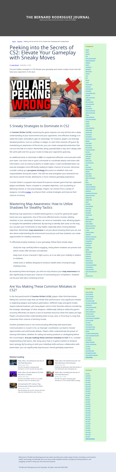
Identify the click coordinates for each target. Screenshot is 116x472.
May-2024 (88, 389)
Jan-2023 (88, 421)
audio (87, 217)
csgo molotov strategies (92, 355)
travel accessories (90, 150)
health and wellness (91, 186)
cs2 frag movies (90, 314)
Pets (87, 56)
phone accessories (90, 110)
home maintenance (90, 311)
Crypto (87, 230)
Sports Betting (89, 263)
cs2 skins (88, 346)
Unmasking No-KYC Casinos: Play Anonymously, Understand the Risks (30, 385)
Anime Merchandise (91, 119)
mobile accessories (90, 189)
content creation (90, 232)
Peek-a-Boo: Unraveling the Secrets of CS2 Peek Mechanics (31, 362)
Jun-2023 (88, 402)
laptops (87, 123)
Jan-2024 (88, 395)
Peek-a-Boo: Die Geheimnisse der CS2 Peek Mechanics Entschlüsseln (67, 362)
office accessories (90, 228)
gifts (87, 180)
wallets (87, 249)
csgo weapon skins (90, 327)
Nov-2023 (88, 412)
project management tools (92, 335)
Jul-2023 (88, 397)
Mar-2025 (88, 432)
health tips (88, 191)
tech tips (88, 152)
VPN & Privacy (89, 276)
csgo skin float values (91, 307)
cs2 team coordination (91, 303)
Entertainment (89, 89)
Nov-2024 (88, 380)
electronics (88, 254)
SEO (87, 78)
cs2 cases (88, 322)
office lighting (89, 252)
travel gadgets (89, 206)
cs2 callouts (89, 340)
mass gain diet (89, 292)
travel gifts (88, 210)
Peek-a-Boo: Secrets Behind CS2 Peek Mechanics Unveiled (30, 373)
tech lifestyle (89, 247)
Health (87, 50)
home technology (90, 239)
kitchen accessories (91, 226)
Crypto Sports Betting (91, 265)
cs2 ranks (88, 348)
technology (88, 91)
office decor (89, 173)
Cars (87, 76)
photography (89, 130)
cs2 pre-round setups (91, 344)
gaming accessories (91, 139)
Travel (87, 82)
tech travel (88, 167)
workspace (88, 106)
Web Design (89, 71)
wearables (88, 213)
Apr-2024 (88, 393)
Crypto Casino (89, 260)
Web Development (90, 60)
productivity (89, 154)
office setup (89, 221)
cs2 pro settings (90, 296)
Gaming (19, 41)
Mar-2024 (88, 384)
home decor (89, 145)
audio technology (90, 117)
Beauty (87, 80)
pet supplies (89, 136)
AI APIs (87, 121)
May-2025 (88, 434)
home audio (89, 143)
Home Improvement (91, 58)
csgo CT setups (89, 309)
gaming (87, 171)
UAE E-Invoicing (90, 269)
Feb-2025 (88, 428)
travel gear (88, 208)
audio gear (88, 156)
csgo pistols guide (90, 329)
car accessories (90, 163)
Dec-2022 (88, 410)
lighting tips (88, 197)
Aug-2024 (88, 406)
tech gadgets (89, 108)
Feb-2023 (88, 399)
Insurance (88, 86)
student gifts (89, 200)
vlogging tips (89, 215)
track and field (89, 294)
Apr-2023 (88, 382)
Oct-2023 (88, 391)
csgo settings (89, 324)
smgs (28, 192)
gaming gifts (89, 184)
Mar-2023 (88, 419)
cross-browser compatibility (93, 318)
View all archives (90, 439)
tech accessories (90, 104)
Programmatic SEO (90, 93)
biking (87, 182)
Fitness (87, 65)
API (86, 273)
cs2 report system (90, 316)
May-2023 (88, 386)
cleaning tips (89, 132)
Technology (88, 67)
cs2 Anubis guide (90, 301)
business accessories (91, 236)
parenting (88, 158)
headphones (89, 243)
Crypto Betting (89, 267)
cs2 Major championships (92, 333)
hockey (87, 331)
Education (88, 69)
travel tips (88, 234)
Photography (89, 84)
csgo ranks (88, 338)
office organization (90, 178)
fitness (87, 115)
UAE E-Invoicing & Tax (91, 271)
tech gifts (88, 204)
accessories (89, 134)
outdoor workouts (90, 342)
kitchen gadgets (90, 219)
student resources (90, 195)
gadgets (88, 126)
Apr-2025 (88, 430)
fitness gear (89, 160)
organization (89, 241)
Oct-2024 (88, 408)
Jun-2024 (88, 426)
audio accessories (90, 97)
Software (88, 63)
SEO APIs (88, 95)
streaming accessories (91, 193)
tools (87, 165)
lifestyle (88, 141)
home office (89, 176)
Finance (88, 73)
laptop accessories (90, 113)
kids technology (89, 102)
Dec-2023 (88, 423)
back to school (89, 169)
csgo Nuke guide (90, 351)
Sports (87, 52)
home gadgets (89, 223)
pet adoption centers (91, 353)
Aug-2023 (88, 376)
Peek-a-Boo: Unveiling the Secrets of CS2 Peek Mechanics (67, 373)
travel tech (88, 245)
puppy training (89, 298)
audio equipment (90, 128)
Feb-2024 (88, 417)
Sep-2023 (88, 404)
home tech (88, 258)
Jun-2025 (88, 436)
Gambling (88, 100)
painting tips (89, 305)
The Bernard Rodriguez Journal (58, 17)
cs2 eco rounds (89, 320)
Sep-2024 (88, 415)
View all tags (89, 357)
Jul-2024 (88, 373)
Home (14, 41)
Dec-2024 (88, 378)
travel (87, 202)
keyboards (88, 256)
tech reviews (89, 147)
